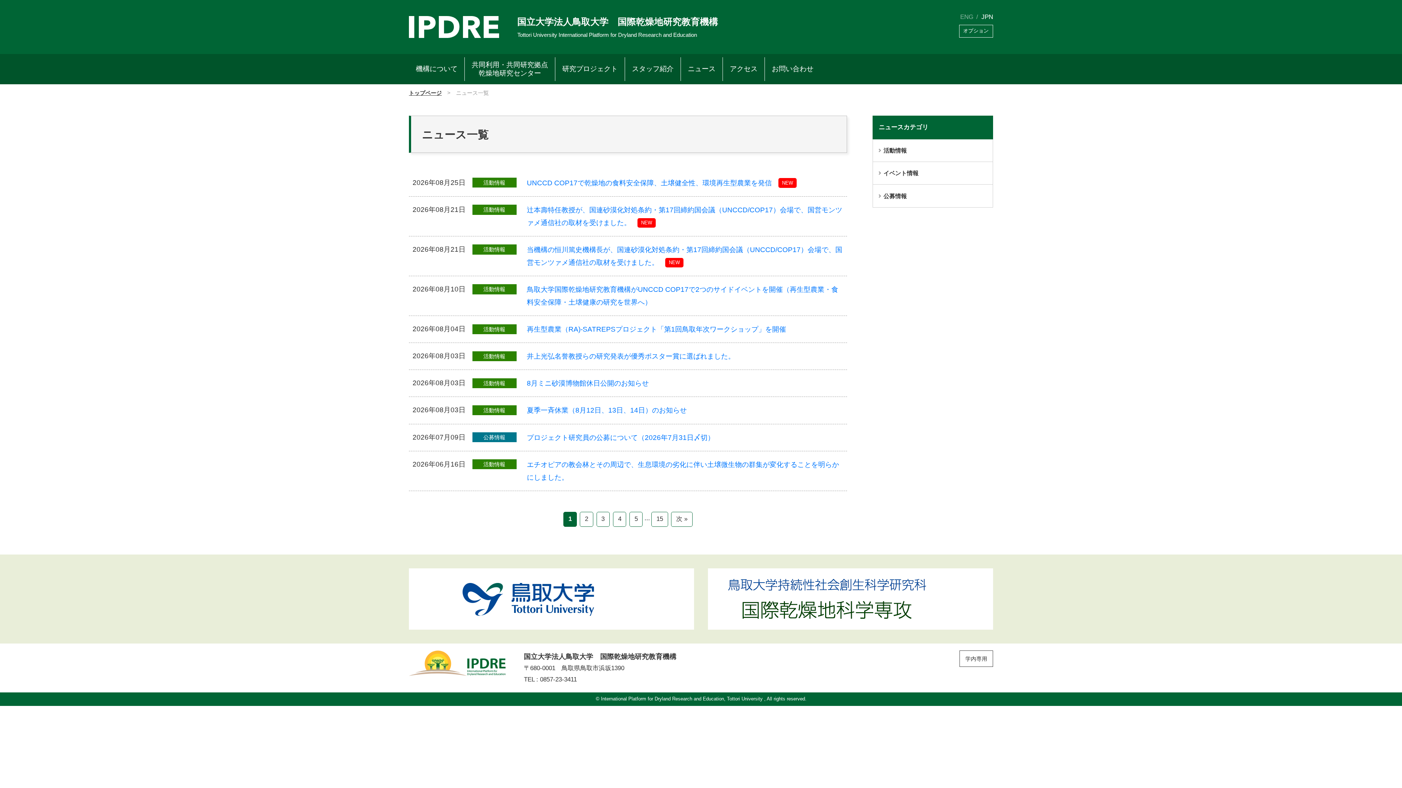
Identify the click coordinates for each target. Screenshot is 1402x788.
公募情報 (895, 196)
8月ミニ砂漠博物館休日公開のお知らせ (588, 383)
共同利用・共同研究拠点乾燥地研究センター (510, 69)
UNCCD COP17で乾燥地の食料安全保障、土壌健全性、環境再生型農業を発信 (649, 183)
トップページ (425, 93)
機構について (436, 69)
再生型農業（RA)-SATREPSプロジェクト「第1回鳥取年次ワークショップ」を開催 (656, 329)
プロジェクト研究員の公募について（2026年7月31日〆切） (621, 437)
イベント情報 (901, 173)
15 (659, 518)
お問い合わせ (792, 69)
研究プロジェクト (590, 69)
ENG (966, 16)
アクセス (744, 69)
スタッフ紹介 (653, 69)
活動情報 (895, 150)
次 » (681, 518)
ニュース (702, 69)
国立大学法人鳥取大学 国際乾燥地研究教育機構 (617, 22)
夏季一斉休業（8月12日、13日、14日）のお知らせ (607, 410)
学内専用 (976, 659)
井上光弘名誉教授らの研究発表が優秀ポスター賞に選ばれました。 (631, 356)
